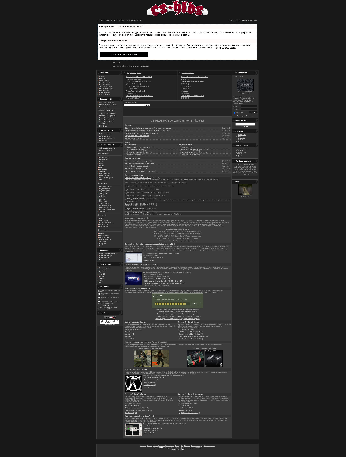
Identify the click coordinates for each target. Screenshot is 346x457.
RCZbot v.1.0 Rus (131, 405)
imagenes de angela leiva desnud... (138, 152)
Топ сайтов (137, 20)
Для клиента (102, 183)
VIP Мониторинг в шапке (107, 105)
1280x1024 (245, 196)
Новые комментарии (134, 175)
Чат (111, 20)
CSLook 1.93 (148, 425)
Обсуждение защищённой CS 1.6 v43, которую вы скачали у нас (147, 130)
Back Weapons (149, 385)
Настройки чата (148, 260)
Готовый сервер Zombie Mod (164, 316)
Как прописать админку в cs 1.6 (136, 168)
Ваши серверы (104, 107)
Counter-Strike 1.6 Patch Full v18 (190, 334)
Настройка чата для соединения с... (192, 149)
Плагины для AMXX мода (136, 369)
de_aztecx (128, 336)
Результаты (102, 307)
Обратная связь (209, 446)
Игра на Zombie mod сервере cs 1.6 (137, 166)
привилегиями (238, 103)
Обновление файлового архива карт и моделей (141, 133)
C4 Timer (147, 387)
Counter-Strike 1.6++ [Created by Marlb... (194, 77)
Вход (250, 20)
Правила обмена (109, 324)
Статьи (155, 446)
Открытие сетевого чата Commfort (137, 136)
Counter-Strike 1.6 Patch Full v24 (190, 331)
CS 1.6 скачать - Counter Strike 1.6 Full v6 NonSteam (161, 281)
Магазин (117, 20)
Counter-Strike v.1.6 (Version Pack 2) (156, 278)
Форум (106, 20)
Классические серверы (189, 311)
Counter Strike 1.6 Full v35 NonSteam (138, 81)
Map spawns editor (150, 380)
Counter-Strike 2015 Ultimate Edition (192, 81)
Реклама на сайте (177, 449)
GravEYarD (242, 135)
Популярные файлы (134, 73)
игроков (135, 342)
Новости (128, 125)
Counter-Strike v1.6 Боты (135, 394)
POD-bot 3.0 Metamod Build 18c (135, 408)
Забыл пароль (241, 116)
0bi (239, 157)
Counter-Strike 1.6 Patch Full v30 (190, 339)
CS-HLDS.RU (158, 448)
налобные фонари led (134, 154)
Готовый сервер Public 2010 (135, 91)
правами (248, 101)
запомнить (239, 112)
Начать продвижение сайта (124, 54)
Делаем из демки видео (135, 151)
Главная (100, 20)
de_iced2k (128, 339)
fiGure (240, 141)
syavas (240, 139)
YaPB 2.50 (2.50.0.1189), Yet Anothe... (137, 410)
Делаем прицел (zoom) (188, 154)
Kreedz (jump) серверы (190, 314)
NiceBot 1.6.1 (129, 413)
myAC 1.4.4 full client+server (188, 413)
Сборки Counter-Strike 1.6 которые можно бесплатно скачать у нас (148, 128)
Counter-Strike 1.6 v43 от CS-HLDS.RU (139, 77)
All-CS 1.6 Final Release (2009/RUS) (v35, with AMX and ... (163, 283)
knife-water (184, 91)
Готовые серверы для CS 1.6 (137, 288)
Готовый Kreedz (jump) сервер (167, 314)
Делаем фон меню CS (187, 151)
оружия (144, 342)
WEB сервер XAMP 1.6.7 (152, 428)
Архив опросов (112, 307)
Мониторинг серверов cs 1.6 (134, 138)
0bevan (240, 150)
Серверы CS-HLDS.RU (106, 110)
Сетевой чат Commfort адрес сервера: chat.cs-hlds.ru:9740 (150, 244)
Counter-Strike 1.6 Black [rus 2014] (192, 96)
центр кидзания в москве (135, 149)
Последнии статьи (132, 158)
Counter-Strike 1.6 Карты (135, 322)
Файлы (149, 446)
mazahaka (241, 138)
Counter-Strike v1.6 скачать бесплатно (141, 265)
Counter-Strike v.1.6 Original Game (137, 86)
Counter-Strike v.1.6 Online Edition (155, 276)
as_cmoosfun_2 (186, 86)
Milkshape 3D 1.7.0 (150, 430)
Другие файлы (103, 230)
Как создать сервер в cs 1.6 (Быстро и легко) (140, 171)
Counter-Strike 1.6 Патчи (188, 322)
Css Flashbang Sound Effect (153, 377)
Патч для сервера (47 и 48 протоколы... (192, 336)
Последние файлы (188, 73)
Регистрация (243, 20)
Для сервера (102, 215)
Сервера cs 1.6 (185, 147)
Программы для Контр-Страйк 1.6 (139, 416)
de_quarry (128, 334)
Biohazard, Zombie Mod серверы (189, 316)
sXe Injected (183, 405)
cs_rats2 (128, 331)
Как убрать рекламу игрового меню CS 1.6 (139, 163)
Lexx (240, 155)
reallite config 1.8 (184, 410)
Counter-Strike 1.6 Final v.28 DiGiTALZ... (139, 96)
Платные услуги (126, 20)
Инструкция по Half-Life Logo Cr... (191, 152)
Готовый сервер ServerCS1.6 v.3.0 (167, 319)
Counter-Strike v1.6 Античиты (190, 394)
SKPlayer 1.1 (148, 433)
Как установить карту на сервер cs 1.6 (138, 161)
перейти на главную (142, 66)
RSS (255, 20)
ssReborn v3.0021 (185, 408)
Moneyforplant (148, 382)
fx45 (239, 136)
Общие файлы (103, 153)
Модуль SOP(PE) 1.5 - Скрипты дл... (139, 147)
